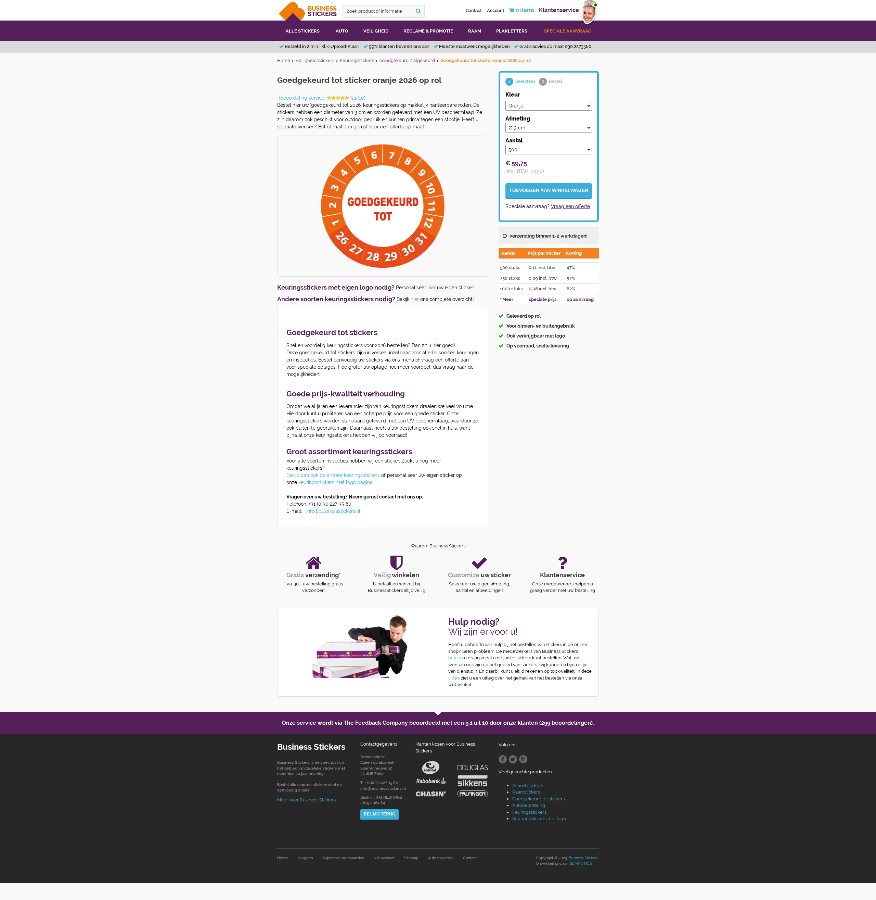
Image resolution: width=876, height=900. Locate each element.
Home (282, 858)
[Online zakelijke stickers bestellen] (308, 9)
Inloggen (305, 858)
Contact (474, 10)
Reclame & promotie (428, 31)
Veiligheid (375, 31)
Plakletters (511, 31)
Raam (474, 31)
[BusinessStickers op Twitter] (513, 759)
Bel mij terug (379, 814)
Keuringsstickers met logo (539, 818)
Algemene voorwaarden (343, 858)
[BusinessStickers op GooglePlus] (523, 759)
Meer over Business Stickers (306, 799)
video (454, 678)
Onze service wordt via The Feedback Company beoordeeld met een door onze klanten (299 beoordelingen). (438, 723)
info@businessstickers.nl (333, 511)
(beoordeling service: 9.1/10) (322, 98)
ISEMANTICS (580, 863)
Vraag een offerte (570, 206)
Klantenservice (559, 10)
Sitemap (411, 858)
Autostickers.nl (440, 858)
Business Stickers (583, 858)
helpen (455, 657)
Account (495, 10)
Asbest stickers (527, 785)
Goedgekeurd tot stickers (538, 798)
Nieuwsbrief (384, 858)
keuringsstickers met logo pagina (335, 482)
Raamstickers (526, 792)
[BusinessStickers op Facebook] (503, 759)
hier (431, 287)
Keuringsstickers (529, 812)
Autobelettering (528, 805)
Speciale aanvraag (567, 31)
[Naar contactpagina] (355, 646)
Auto (342, 31)
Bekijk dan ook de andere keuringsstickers (333, 475)
